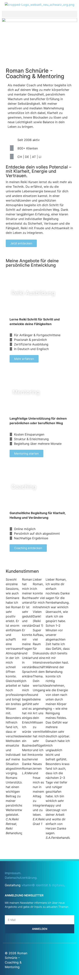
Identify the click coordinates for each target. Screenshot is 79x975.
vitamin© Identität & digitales (42, 885)
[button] (39, 14)
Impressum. (13, 873)
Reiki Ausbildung (33, 293)
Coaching (23, 486)
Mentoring (26, 392)
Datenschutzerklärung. (21, 878)
